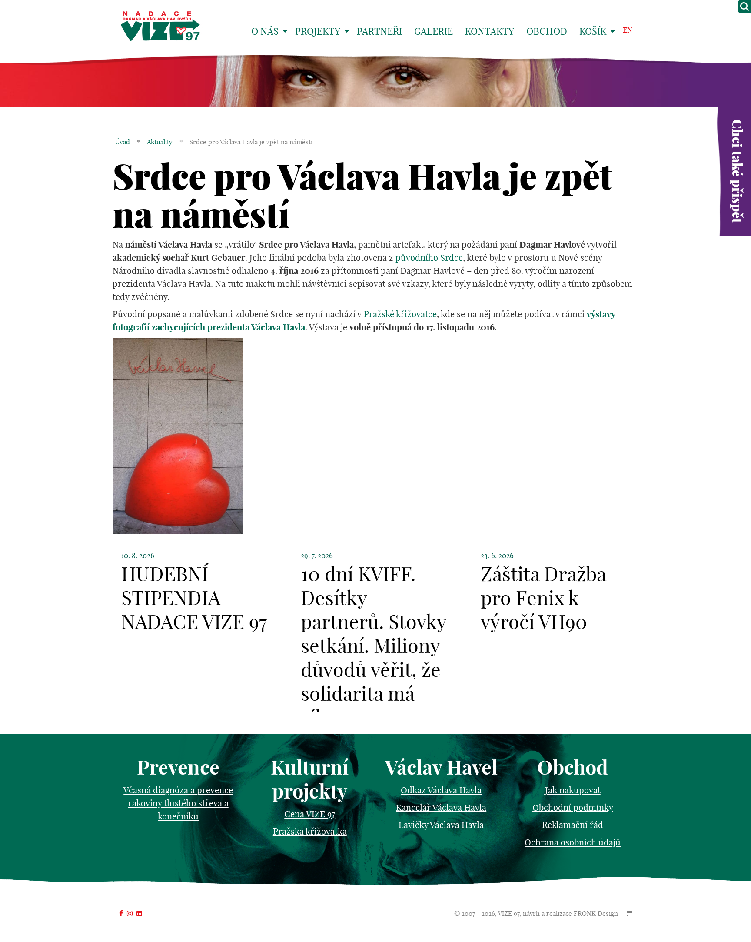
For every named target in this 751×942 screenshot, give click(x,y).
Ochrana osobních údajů (573, 842)
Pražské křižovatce (400, 314)
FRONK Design (596, 913)
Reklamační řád (572, 824)
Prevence (178, 767)
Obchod (546, 31)
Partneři (379, 31)
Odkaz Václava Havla (441, 790)
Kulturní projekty (310, 779)
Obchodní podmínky (572, 807)
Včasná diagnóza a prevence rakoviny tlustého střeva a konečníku (178, 803)
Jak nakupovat (573, 790)
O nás (265, 31)
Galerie (433, 31)
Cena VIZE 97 (309, 814)
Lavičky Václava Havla (441, 824)
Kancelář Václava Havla (441, 807)
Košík (592, 31)
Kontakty (489, 31)
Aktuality (160, 142)
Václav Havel (441, 767)
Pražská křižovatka (310, 831)
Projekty (317, 31)
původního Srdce (429, 257)
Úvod (122, 142)
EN (627, 29)
